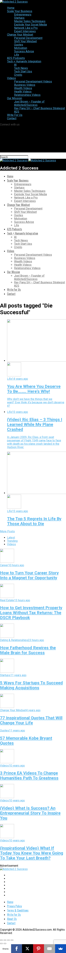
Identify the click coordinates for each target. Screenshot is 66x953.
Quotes (18, 44)
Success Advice (24, 51)
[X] (27, 948)
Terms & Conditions (18, 910)
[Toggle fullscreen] (8, 940)
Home (10, 8)
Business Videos (24, 85)
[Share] (5, 940)
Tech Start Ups (23, 71)
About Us (12, 919)
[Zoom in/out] (12, 940)
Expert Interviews (25, 31)
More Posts (7, 531)
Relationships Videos (27, 95)
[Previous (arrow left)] (1, 943)
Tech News (21, 68)
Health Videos (23, 91)
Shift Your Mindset (25, 41)
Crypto (18, 74)
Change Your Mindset (20, 34)
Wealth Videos (23, 88)
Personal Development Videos (33, 81)
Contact (11, 118)
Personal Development (28, 38)
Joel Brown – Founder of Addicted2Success (29, 103)
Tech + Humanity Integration (24, 61)
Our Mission (14, 98)
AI (15, 64)
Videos (11, 78)
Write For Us (14, 115)
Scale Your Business (19, 11)
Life (16, 54)
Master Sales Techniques (29, 21)
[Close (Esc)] (1, 940)
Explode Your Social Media (30, 24)
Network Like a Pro (26, 28)
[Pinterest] (38, 948)
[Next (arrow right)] (5, 943)
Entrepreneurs (22, 14)
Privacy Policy (14, 906)
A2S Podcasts (16, 58)
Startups (19, 18)
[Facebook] (16, 948)
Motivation (20, 48)
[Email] (49, 948)
